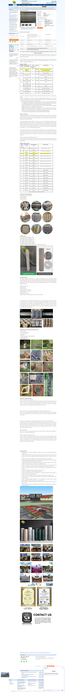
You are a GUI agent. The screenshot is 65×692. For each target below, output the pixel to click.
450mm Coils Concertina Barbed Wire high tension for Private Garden (21, 686)
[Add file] (45, 690)
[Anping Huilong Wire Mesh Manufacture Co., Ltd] (15, 2)
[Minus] (62, 668)
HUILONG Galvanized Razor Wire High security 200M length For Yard (43, 688)
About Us (11, 681)
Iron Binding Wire (11, 29)
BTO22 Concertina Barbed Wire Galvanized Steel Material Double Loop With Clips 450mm (22, 682)
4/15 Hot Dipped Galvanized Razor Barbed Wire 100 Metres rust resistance (43, 685)
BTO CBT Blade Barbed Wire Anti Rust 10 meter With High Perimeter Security (21, 689)
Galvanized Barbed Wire (12, 15)
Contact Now (51, 666)
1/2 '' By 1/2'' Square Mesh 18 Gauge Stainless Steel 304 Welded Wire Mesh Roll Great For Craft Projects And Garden (28, 28)
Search (45, 6)
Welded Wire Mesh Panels (13, 18)
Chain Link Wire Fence (12, 26)
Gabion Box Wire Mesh (12, 21)
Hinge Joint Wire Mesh (12, 27)
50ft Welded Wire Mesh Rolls (26, 652)
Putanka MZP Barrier (12, 16)
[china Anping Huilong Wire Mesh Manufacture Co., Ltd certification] (11, 51)
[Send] (62, 690)
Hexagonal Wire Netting (12, 24)
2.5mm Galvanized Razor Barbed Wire (31, 684)
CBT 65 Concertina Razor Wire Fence (32, 682)
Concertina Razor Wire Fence (13, 12)
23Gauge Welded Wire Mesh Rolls (45, 652)
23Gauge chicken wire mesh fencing (35, 652)
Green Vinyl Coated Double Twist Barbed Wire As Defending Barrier (42, 682)
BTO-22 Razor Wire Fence (31, 685)
